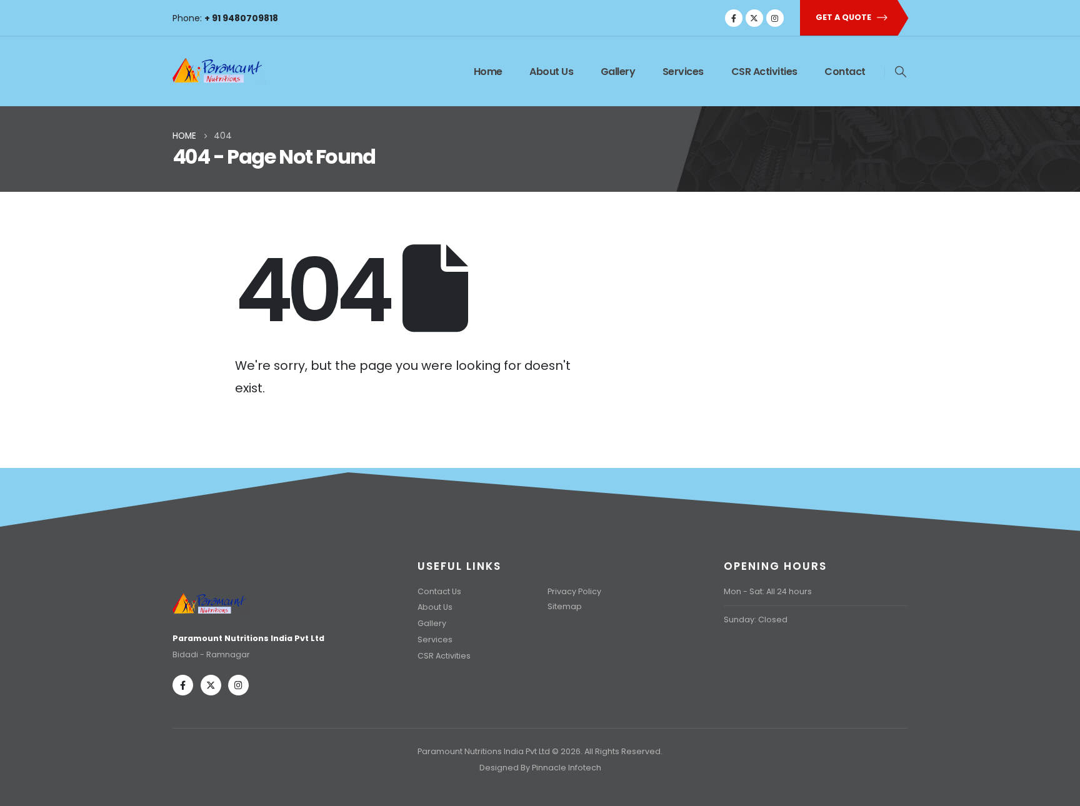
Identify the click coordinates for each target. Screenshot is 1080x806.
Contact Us (439, 591)
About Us (551, 71)
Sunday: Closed (756, 619)
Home (488, 71)
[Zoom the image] (210, 595)
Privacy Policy (574, 591)
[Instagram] (775, 18)
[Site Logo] (219, 68)
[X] (754, 18)
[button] (901, 72)
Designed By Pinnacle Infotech (540, 767)
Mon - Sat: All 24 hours (768, 591)
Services (683, 71)
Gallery (618, 71)
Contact (845, 71)
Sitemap (565, 606)
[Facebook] (733, 18)
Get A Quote (844, 17)
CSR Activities (764, 71)
